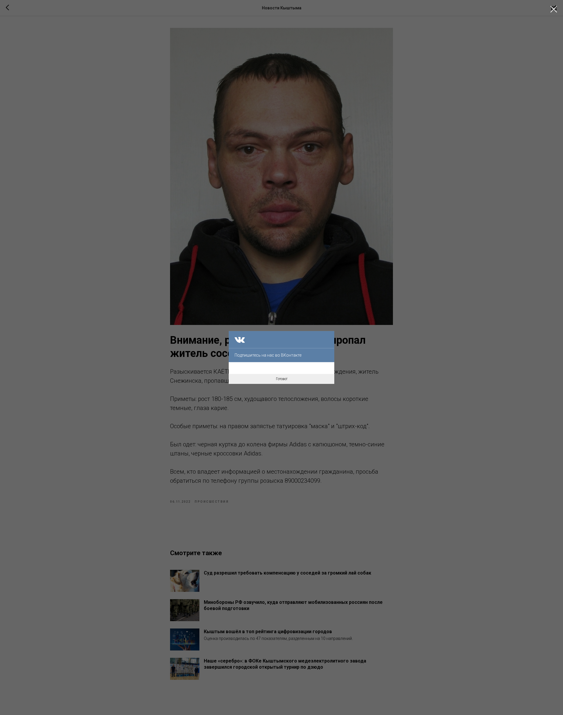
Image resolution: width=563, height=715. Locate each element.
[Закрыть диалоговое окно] (553, 9)
